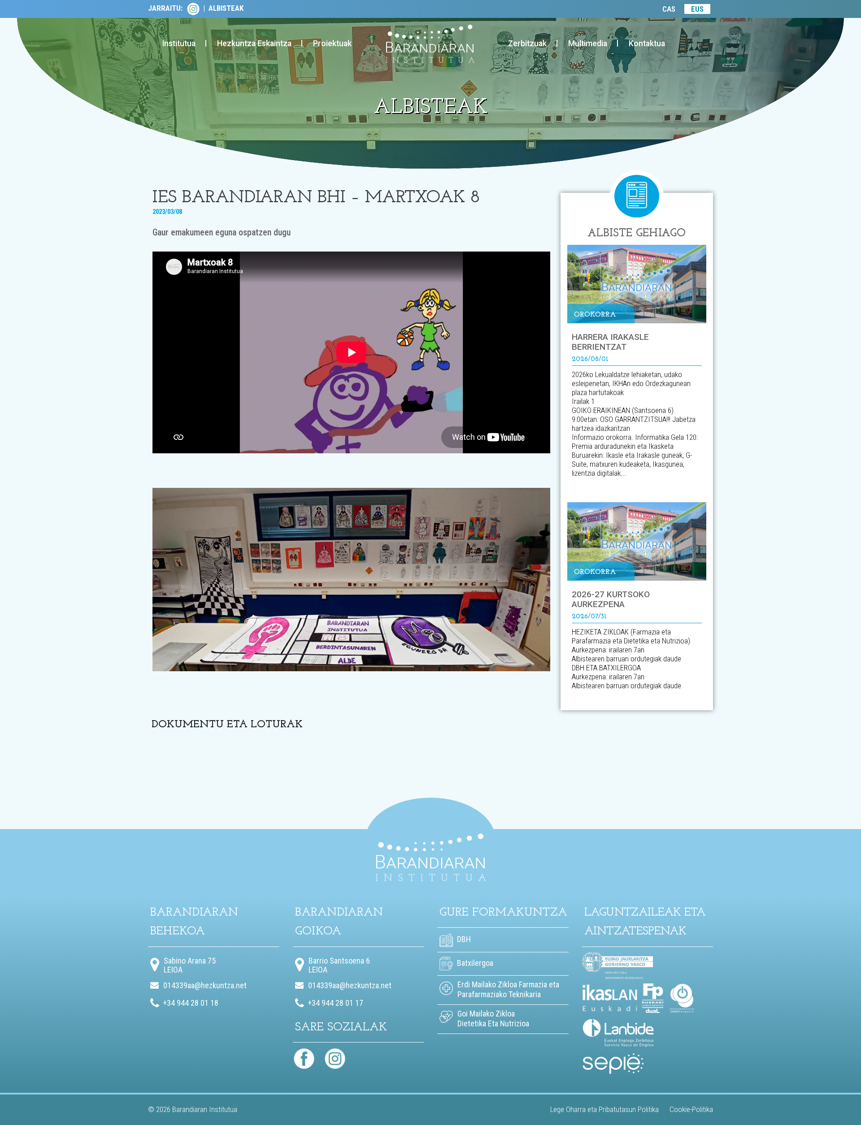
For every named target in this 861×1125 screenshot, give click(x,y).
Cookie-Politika (691, 1109)
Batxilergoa (474, 963)
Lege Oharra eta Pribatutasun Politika (604, 1109)
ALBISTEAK (226, 8)
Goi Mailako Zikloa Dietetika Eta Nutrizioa (493, 1018)
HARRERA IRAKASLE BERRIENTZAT (610, 342)
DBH (463, 939)
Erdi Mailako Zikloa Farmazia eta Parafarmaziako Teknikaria (508, 989)
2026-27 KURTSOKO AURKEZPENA (611, 599)
